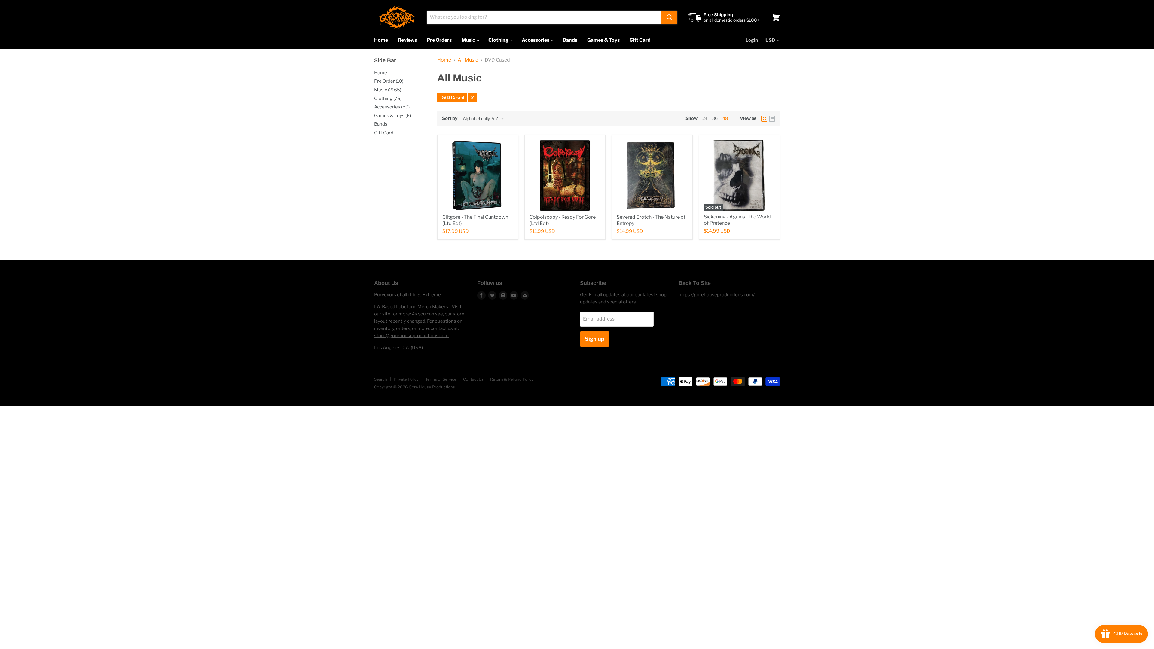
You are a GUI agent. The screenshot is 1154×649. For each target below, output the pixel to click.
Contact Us (473, 379)
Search (380, 379)
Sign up (594, 339)
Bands (570, 40)
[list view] (772, 119)
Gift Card (640, 40)
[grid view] (764, 119)
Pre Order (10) (388, 81)
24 (704, 118)
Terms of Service (440, 379)
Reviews (407, 40)
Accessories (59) (392, 107)
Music (469, 40)
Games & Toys (603, 40)
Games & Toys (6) (392, 115)
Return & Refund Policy (511, 379)
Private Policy (406, 379)
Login (752, 40)
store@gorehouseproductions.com (411, 335)
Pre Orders (439, 40)
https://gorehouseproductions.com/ (717, 294)
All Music (468, 60)
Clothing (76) (387, 98)
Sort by (449, 118)
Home (381, 40)
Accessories (536, 40)
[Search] (669, 17)
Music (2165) (387, 90)
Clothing (498, 40)
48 (725, 118)
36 (715, 118)
